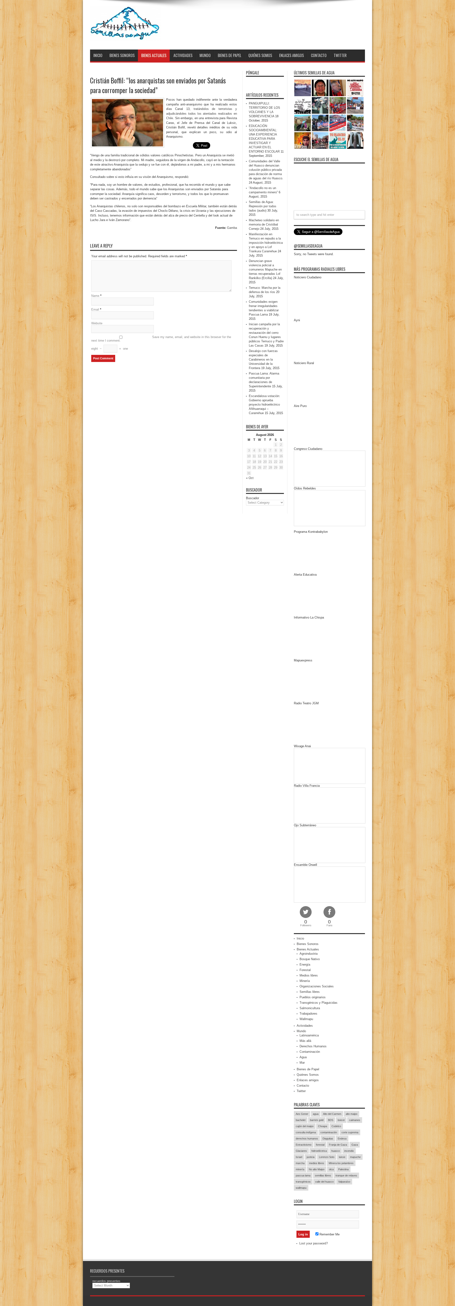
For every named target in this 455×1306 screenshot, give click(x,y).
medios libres (316, 1163)
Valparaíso (344, 1181)
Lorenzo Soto (326, 1157)
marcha (300, 1163)
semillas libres (323, 1175)
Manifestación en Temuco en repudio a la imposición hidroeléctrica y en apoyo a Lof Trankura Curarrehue (266, 242)
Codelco (336, 1126)
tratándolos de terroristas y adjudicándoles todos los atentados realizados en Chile (201, 113)
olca (331, 1169)
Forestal (305, 970)
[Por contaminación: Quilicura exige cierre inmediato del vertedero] (337, 123)
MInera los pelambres (341, 1163)
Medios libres (309, 975)
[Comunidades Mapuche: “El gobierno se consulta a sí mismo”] (320, 105)
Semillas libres (310, 992)
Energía (305, 964)
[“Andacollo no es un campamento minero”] (302, 88)
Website (96, 323)
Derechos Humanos (313, 1046)
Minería (305, 981)
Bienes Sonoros (122, 55)
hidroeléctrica (319, 1150)
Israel (299, 1157)
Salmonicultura (310, 1008)
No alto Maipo (316, 1169)
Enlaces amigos (291, 55)
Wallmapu (306, 1019)
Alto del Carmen (332, 1113)
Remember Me (329, 1234)
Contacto (319, 55)
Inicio (97, 55)
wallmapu (301, 1187)
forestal (320, 1144)
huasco (335, 1150)
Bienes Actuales (153, 55)
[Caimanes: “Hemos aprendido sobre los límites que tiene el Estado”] (302, 123)
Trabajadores (308, 1013)
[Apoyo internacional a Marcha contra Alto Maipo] (337, 88)
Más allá (305, 1041)
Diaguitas (328, 1138)
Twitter (340, 55)
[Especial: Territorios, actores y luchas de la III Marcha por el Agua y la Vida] (320, 140)
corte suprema (349, 1132)
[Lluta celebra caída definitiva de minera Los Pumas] (320, 123)
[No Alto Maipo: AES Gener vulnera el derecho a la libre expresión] (355, 88)
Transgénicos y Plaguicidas (318, 1002)
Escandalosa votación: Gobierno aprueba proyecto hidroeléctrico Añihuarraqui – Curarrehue (264, 404)
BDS (330, 1120)
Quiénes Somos (260, 55)
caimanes (354, 1120)
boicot (341, 1120)
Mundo (205, 55)
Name (95, 296)
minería (300, 1169)
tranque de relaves (346, 1175)
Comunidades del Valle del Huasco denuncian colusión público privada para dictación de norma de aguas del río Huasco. (266, 169)
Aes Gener (302, 1113)
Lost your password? (313, 1243)
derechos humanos (307, 1138)
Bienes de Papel (229, 55)
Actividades (182, 55)
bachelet (300, 1120)
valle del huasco (324, 1181)
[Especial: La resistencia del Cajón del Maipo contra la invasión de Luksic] (355, 123)
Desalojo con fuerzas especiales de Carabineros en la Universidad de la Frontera (263, 359)
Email (95, 309)
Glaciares (301, 1150)
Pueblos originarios (313, 997)
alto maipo (351, 1113)
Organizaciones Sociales (317, 986)
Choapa (322, 1126)
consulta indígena (306, 1132)
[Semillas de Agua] (125, 37)
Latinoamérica (309, 1035)
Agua (303, 1057)
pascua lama (303, 1175)
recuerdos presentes (106, 1281)
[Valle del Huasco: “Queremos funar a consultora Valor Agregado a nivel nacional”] (337, 105)
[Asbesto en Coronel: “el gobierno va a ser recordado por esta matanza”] (355, 140)
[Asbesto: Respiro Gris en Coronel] (302, 105)
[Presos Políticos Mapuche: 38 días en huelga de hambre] (302, 140)
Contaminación (310, 1051)
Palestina (343, 1169)
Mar (302, 1062)
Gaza (354, 1144)
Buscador (252, 498)
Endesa (342, 1138)
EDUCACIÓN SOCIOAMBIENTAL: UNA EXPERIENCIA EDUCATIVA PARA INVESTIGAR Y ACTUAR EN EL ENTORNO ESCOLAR (264, 138)
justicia (310, 1157)
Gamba (232, 228)
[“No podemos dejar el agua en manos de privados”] (337, 140)
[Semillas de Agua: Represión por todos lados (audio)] (320, 88)
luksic (342, 1157)
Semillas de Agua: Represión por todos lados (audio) (262, 206)
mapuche (355, 1157)
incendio (349, 1150)
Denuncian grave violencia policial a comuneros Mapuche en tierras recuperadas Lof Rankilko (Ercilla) (265, 269)
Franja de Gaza (338, 1144)
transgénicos (303, 1181)
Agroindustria (309, 953)
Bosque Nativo (310, 959)
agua (315, 1113)
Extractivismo (303, 1144)
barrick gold (316, 1120)
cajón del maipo (305, 1126)
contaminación (328, 1132)
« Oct (250, 478)
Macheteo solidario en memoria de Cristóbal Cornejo (264, 224)
